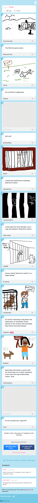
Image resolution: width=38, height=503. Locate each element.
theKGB (5, 266)
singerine (6, 332)
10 (2, 224)
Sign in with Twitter (12, 447)
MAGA (5, 173)
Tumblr (11, 7)
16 (2, 367)
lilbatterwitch (7, 54)
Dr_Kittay (6, 282)
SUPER (11, 332)
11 (2, 239)
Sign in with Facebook (28, 447)
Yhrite (5, 85)
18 (2, 418)
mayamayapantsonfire (10, 383)
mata (5, 427)
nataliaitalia (7, 312)
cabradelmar (7, 189)
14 (2, 316)
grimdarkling (7, 143)
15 (2, 336)
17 (2, 387)
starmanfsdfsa (8, 220)
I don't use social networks (19, 452)
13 (2, 285)
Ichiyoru (5, 98)
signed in (28, 490)
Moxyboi (5, 363)
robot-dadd (6, 235)
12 (2, 270)
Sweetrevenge (7, 41)
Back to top (5, 501)
